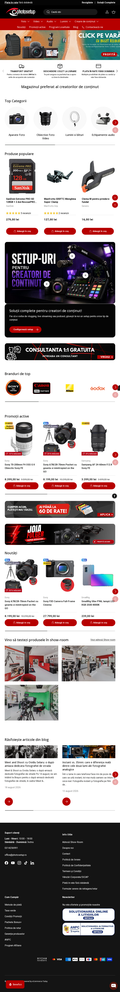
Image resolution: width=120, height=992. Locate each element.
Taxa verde (10, 910)
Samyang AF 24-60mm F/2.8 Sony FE (97, 466)
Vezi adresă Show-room (102, 639)
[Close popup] (115, 972)
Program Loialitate (59, 27)
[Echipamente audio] (103, 119)
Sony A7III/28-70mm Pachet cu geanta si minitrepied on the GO (60, 468)
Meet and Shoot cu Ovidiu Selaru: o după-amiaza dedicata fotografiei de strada (30, 764)
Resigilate (87, 2)
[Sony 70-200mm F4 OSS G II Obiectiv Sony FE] (21, 439)
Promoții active (37, 27)
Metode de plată (13, 904)
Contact (66, 853)
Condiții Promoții (13, 916)
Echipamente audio (103, 135)
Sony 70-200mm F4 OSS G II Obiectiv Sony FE (20, 466)
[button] (113, 12)
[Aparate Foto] (17, 119)
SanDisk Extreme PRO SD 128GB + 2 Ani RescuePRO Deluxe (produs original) (20, 201)
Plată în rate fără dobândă (75, 883)
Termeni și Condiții (71, 871)
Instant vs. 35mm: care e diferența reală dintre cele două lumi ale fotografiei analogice (86, 766)
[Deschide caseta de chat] (113, 986)
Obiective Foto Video (46, 136)
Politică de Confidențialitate (76, 865)
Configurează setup (23, 329)
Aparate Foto (17, 135)
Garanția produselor (15, 933)
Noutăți (21, 27)
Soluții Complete (106, 2)
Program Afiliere (13, 945)
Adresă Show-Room (72, 842)
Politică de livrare (71, 859)
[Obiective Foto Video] (46, 119)
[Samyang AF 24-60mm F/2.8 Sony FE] (98, 439)
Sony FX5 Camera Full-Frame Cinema (59, 603)
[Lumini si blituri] (74, 119)
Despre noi (68, 848)
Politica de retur (13, 928)
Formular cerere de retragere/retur (79, 888)
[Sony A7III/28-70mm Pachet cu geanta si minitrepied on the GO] (60, 439)
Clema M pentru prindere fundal (95, 200)
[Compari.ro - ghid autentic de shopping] (19, 955)
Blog (75, 27)
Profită (107, 42)
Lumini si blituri (74, 135)
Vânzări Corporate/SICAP (75, 877)
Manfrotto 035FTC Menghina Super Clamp (60, 200)
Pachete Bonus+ (13, 922)
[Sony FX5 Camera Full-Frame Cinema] (60, 575)
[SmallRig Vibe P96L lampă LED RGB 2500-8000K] (98, 575)
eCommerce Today (40, 981)
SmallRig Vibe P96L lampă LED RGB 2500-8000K (98, 603)
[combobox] (70, 12)
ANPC (8, 939)
